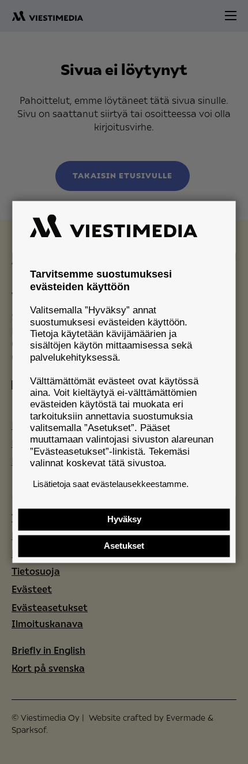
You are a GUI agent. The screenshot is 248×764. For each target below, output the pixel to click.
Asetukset (124, 546)
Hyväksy (124, 520)
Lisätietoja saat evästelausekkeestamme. (111, 484)
